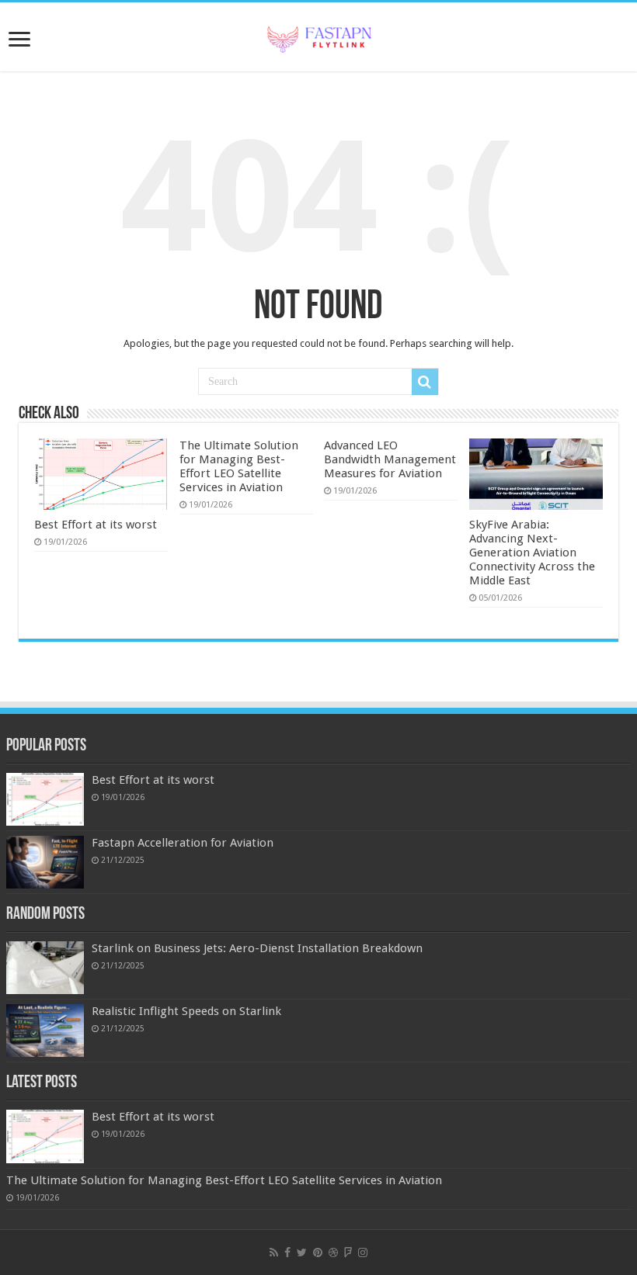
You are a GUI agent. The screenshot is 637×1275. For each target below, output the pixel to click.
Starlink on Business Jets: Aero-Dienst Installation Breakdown (257, 948)
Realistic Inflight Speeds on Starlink (186, 1011)
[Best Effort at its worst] (45, 799)
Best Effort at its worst (95, 525)
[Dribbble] (333, 1252)
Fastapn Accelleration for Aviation (182, 843)
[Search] (425, 382)
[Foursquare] (348, 1252)
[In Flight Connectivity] (318, 36)
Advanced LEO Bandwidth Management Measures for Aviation (390, 459)
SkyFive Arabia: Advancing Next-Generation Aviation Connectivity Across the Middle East (532, 552)
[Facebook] (287, 1252)
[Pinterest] (318, 1252)
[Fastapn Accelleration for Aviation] (45, 862)
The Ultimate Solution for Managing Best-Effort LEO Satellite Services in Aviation (238, 466)
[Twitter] (301, 1252)
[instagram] (363, 1252)
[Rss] (274, 1252)
